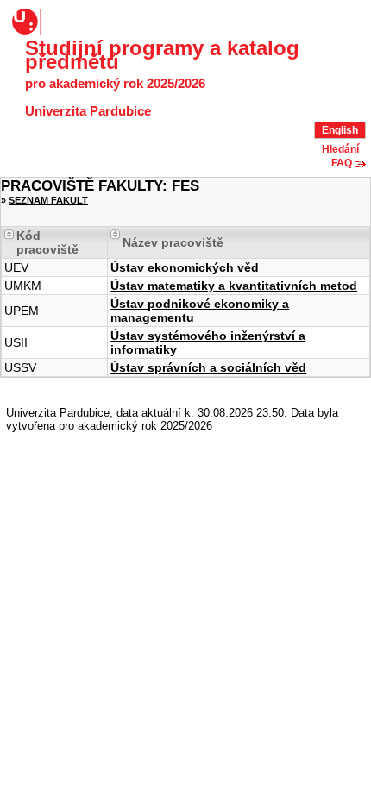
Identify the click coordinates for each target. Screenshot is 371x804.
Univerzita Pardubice (88, 111)
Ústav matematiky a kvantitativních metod (233, 285)
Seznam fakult (48, 200)
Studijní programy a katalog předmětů (162, 55)
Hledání (340, 149)
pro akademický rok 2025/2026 (115, 84)
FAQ (341, 163)
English (340, 130)
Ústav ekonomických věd (184, 267)
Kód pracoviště (47, 242)
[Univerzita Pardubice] (26, 22)
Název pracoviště (173, 242)
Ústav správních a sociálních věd (208, 367)
